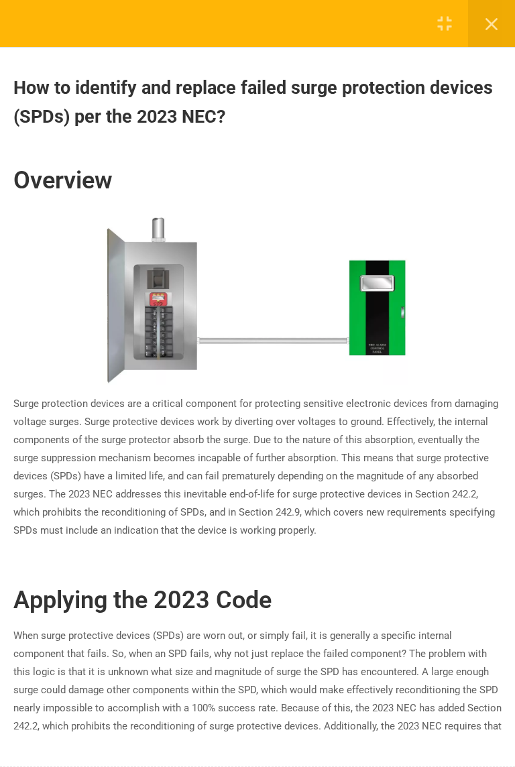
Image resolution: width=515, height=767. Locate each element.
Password (238, 380)
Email (236, 366)
